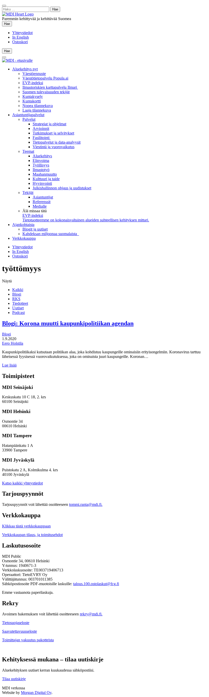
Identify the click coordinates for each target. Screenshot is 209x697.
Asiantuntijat (43, 197)
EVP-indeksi (32, 83)
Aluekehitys (42, 156)
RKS (16, 299)
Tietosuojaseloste (15, 622)
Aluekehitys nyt (25, 69)
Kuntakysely (32, 96)
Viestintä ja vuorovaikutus (53, 147)
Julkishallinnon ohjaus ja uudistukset (62, 188)
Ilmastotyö (41, 170)
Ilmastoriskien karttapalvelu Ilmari (50, 87)
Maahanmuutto (45, 174)
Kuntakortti (31, 101)
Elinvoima (41, 160)
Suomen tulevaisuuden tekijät (46, 92)
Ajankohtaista (23, 224)
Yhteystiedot (22, 33)
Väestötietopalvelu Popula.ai (45, 78)
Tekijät (27, 192)
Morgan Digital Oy (36, 692)
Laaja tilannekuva (36, 110)
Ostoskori (20, 42)
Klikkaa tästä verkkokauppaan (26, 526)
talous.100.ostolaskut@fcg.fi (96, 584)
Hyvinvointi (42, 183)
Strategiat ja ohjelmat (49, 124)
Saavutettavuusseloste (19, 631)
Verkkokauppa (24, 238)
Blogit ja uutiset (35, 229)
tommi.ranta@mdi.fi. (85, 504)
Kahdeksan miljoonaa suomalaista (50, 234)
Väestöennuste (34, 73)
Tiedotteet (20, 303)
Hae (8, 24)
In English (20, 37)
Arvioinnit (41, 128)
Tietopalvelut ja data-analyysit (57, 142)
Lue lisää (9, 365)
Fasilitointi (41, 137)
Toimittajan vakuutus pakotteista (28, 640)
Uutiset (18, 308)
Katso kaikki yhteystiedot (22, 483)
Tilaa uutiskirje (14, 679)
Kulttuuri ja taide (46, 179)
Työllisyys (41, 165)
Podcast (18, 312)
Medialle (40, 206)
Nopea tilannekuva (37, 105)
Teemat (28, 151)
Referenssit (41, 202)
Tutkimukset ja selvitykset (53, 133)
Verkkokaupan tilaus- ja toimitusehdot (32, 535)
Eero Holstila (12, 343)
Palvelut (28, 119)
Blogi (16, 294)
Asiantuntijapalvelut (28, 115)
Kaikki (17, 289)
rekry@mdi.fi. (91, 614)
